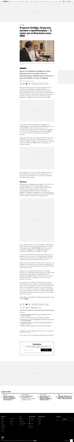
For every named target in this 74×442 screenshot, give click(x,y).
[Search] (72, 1)
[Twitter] (23, 84)
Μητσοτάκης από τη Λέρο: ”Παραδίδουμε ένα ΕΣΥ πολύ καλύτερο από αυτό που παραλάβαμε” (37, 320)
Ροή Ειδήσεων (12, 418)
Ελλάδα (2, 418)
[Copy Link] (29, 84)
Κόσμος (2, 421)
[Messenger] (26, 84)
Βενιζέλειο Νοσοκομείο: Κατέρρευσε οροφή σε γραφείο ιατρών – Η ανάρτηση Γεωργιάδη (36, 315)
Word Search (51, 335)
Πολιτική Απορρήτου (23, 423)
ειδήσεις (26, 298)
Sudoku (41, 335)
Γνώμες (2, 423)
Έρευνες (2, 431)
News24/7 (39, 418)
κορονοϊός (28, 94)
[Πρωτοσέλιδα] (64, 1)
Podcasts (11, 421)
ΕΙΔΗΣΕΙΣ (60, 1)
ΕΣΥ (28, 141)
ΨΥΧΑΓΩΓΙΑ (47, 1)
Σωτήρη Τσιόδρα (41, 89)
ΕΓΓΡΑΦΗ (64, 419)
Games (25, 335)
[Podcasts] (67, 1)
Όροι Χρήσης (22, 421)
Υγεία (40, 307)
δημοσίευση (33, 184)
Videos (11, 423)
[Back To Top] (71, 440)
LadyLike (39, 423)
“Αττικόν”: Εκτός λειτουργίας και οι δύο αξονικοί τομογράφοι (35, 317)
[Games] (69, 1)
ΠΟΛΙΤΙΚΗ (17, 1)
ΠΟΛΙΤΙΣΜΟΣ (42, 1)
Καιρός (56, 1)
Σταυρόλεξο (36, 335)
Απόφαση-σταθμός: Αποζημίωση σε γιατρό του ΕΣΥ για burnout (36, 326)
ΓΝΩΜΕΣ (31, 1)
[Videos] (65, 1)
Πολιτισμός (3, 426)
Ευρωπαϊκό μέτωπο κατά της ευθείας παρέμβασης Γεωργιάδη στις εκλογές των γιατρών (36, 323)
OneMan (39, 421)
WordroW (45, 335)
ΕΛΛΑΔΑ (12, 1)
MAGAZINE (36, 1)
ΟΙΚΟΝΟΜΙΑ (22, 1)
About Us (21, 418)
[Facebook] (21, 84)
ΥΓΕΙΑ (52, 1)
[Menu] (2, 1)
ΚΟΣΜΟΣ (27, 1)
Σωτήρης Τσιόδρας (34, 307)
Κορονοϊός (28, 307)
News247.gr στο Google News (37, 297)
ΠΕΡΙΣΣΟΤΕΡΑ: (22, 312)
